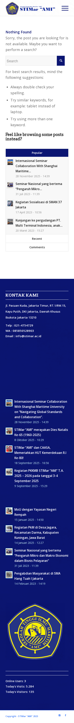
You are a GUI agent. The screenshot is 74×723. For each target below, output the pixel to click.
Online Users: (15, 681)
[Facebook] (65, 715)
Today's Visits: (16, 686)
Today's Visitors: (17, 692)
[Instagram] (60, 715)
